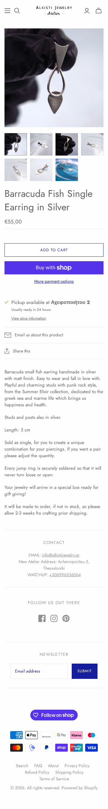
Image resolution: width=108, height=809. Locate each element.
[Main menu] (7, 11)
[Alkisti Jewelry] (54, 9)
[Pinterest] (66, 618)
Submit (84, 671)
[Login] (87, 10)
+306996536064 (65, 575)
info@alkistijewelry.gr (61, 555)
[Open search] (17, 11)
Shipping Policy (69, 772)
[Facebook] (42, 618)
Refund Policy (37, 772)
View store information (28, 318)
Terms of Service (54, 779)
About (53, 766)
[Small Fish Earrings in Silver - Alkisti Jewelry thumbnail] (15, 144)
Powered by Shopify (80, 788)
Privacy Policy (76, 766)
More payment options (54, 281)
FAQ (38, 766)
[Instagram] (54, 618)
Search (22, 766)
